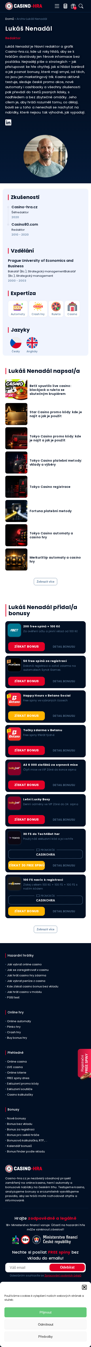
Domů (9, 19)
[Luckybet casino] (14, 774)
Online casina (17, 1061)
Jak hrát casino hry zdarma (26, 975)
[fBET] (14, 635)
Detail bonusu (64, 647)
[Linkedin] (8, 122)
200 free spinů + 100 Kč (41, 626)
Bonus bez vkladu (19, 1124)
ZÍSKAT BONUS (26, 681)
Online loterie (16, 1072)
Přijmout (45, 1312)
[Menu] (57, 6)
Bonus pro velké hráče (23, 1135)
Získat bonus (26, 646)
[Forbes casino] (14, 670)
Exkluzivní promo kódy (23, 1083)
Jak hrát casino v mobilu (24, 992)
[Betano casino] (14, 704)
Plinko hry (14, 1027)
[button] (84, 1287)
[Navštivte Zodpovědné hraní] (16, 1242)
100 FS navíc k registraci (43, 880)
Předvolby (45, 1336)
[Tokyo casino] (14, 843)
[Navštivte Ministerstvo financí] (61, 1242)
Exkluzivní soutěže (19, 1089)
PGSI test (13, 997)
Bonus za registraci (20, 1129)
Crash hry (14, 1032)
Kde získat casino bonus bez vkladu (32, 986)
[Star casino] (14, 889)
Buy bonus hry (17, 1038)
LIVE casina (15, 1067)
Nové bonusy (16, 1118)
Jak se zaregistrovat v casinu (28, 970)
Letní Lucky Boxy (36, 799)
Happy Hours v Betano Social (46, 696)
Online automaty (19, 1021)
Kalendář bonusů (19, 1146)
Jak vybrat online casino (24, 964)
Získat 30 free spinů (26, 865)
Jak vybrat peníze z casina (26, 981)
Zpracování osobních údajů (62, 1275)
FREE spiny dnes (18, 1078)
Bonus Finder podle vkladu (26, 1151)
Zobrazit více (45, 581)
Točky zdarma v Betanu (42, 730)
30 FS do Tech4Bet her (41, 834)
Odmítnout (45, 1324)
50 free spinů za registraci (45, 661)
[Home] (23, 8)
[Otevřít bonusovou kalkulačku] (64, 6)
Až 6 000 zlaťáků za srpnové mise (50, 765)
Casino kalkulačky (20, 1094)
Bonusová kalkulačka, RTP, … (27, 1140)
